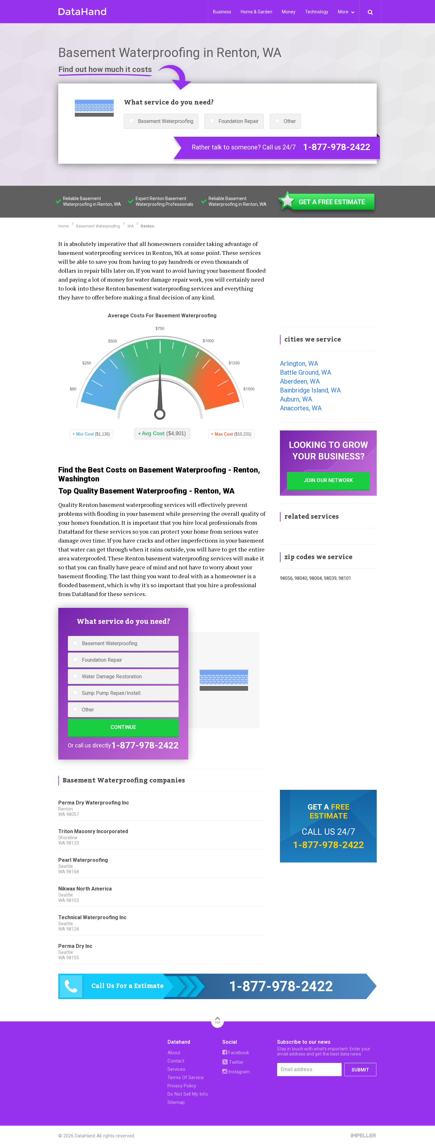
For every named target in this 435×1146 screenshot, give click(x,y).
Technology (316, 11)
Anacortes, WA (301, 408)
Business (222, 11)
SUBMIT (360, 1069)
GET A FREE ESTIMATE (332, 202)
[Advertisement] (328, 278)
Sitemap (176, 1102)
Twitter (236, 1062)
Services (176, 1069)
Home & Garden (256, 11)
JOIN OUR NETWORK (328, 480)
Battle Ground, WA (305, 372)
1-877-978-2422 (336, 147)
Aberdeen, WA (300, 381)
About (174, 1053)
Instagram (238, 1072)
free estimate (329, 811)
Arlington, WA (299, 363)
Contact (176, 1061)
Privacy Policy (182, 1086)
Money (289, 11)
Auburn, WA (296, 399)
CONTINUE (123, 727)
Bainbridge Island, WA (310, 390)
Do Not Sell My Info (188, 1094)
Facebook (238, 1053)
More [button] (343, 11)
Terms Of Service (186, 1077)
